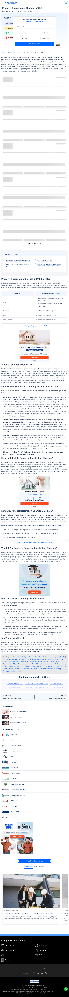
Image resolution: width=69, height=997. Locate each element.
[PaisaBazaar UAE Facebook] (30, 973)
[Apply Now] (66, 2)
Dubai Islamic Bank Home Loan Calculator (46, 664)
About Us (17, 968)
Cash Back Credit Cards (57, 683)
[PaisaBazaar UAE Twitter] (34, 973)
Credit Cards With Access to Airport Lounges (37, 683)
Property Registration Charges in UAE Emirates (18, 260)
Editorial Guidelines (50, 968)
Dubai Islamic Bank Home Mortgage (39, 659)
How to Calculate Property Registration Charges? (49, 264)
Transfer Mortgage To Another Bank (20, 669)
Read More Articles (34, 931)
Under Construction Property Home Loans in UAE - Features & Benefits (28, 914)
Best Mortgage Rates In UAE (28, 657)
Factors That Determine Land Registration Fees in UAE (18, 265)
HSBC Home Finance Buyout (31, 666)
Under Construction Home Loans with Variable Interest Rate (34, 542)
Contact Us (22, 968)
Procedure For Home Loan (12, 671)
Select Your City (21, 26)
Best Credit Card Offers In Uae (15, 683)
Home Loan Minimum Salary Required (47, 669)
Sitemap (43, 968)
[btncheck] (34, 97)
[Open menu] (2, 3)
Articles (27, 968)
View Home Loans (34, 44)
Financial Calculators (11, 960)
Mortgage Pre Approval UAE (18, 661)
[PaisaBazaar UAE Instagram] (46, 973)
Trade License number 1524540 (39, 987)
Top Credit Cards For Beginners (15, 687)
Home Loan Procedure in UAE (57, 698)
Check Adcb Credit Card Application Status (37, 687)
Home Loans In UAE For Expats (14, 659)
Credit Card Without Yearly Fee (58, 687)
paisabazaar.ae (35, 993)
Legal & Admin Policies (35, 968)
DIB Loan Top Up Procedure (21, 664)
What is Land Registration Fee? (44, 260)
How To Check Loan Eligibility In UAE (52, 657)
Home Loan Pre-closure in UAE (12, 698)
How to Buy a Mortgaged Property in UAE (34, 326)
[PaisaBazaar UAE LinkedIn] (38, 973)
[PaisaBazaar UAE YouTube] (42, 973)
